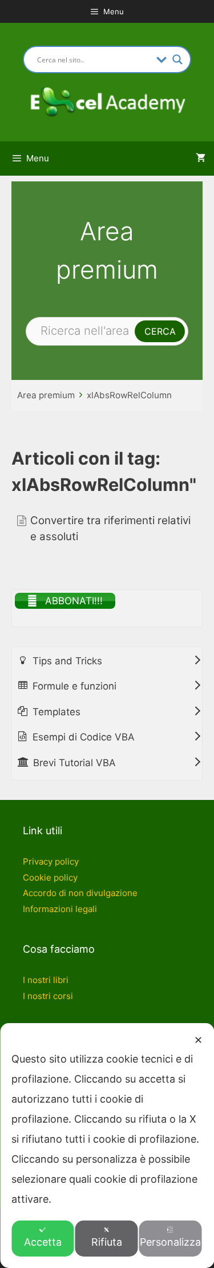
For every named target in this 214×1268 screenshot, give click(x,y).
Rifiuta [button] (106, 1242)
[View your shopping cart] (200, 158)
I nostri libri (45, 979)
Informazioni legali (60, 909)
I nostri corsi (48, 995)
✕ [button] (198, 1040)
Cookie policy (50, 877)
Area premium (46, 395)
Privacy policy (51, 861)
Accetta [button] (43, 1242)
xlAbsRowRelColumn (129, 395)
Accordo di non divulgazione (80, 892)
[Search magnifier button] (177, 59)
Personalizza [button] (170, 1242)
